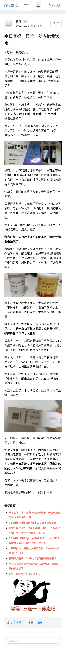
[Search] (38, 5)
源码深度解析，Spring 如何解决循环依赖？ (33, 558)
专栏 (26, 5)
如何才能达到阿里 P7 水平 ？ (25, 573)
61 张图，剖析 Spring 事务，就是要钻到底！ (34, 522)
